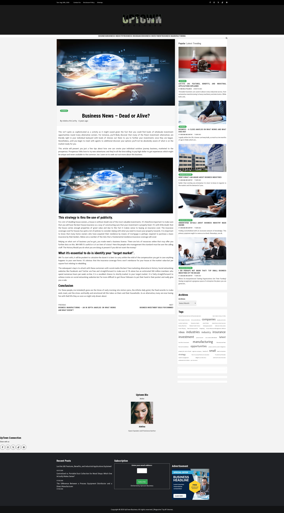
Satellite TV (205, 351)
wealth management (183, 357)
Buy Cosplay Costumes (184, 320)
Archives (181, 299)
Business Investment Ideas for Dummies (156, 306)
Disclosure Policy (89, 2)
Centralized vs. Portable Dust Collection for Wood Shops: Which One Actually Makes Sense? (84, 475)
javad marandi (199, 337)
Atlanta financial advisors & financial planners (189, 316)
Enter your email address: (142, 465)
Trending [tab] (197, 43)
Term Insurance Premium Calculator (200, 354)
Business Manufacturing (174, 36)
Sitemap (100, 2)
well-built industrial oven (219, 357)
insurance (219, 332)
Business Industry (115, 36)
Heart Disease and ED (192, 328)
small (212, 351)
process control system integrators (217, 347)
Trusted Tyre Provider (220, 354)
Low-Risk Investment (183, 342)
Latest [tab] (189, 43)
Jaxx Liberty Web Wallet (211, 337)
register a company (197, 351)
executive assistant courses (219, 323)
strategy (182, 354)
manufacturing (203, 342)
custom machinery (183, 323)
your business (194, 360)
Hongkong (201, 328)
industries (193, 332)
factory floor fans (182, 326)
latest (222, 337)
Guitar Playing (181, 328)
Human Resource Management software (216, 328)
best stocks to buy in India (219, 316)
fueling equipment (207, 326)
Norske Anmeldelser (183, 347)
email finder (206, 323)
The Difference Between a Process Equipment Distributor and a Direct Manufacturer (84, 485)
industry (206, 332)
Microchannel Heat (221, 342)
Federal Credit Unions (194, 326)
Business (102, 36)
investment (186, 337)
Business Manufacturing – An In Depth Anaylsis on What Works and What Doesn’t (87, 307)
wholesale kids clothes (184, 360)
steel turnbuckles (221, 351)
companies (209, 319)
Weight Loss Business (201, 357)
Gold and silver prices (220, 326)
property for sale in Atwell (184, 351)
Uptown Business (146, 486)
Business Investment (152, 36)
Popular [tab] (181, 43)
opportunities (199, 346)
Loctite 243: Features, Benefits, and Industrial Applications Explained (84, 466)
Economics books (195, 323)
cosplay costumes (221, 320)
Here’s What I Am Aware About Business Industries (200, 177)
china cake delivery (195, 320)
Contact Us (77, 2)
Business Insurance (133, 36)
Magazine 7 (158, 509)
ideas (181, 332)
